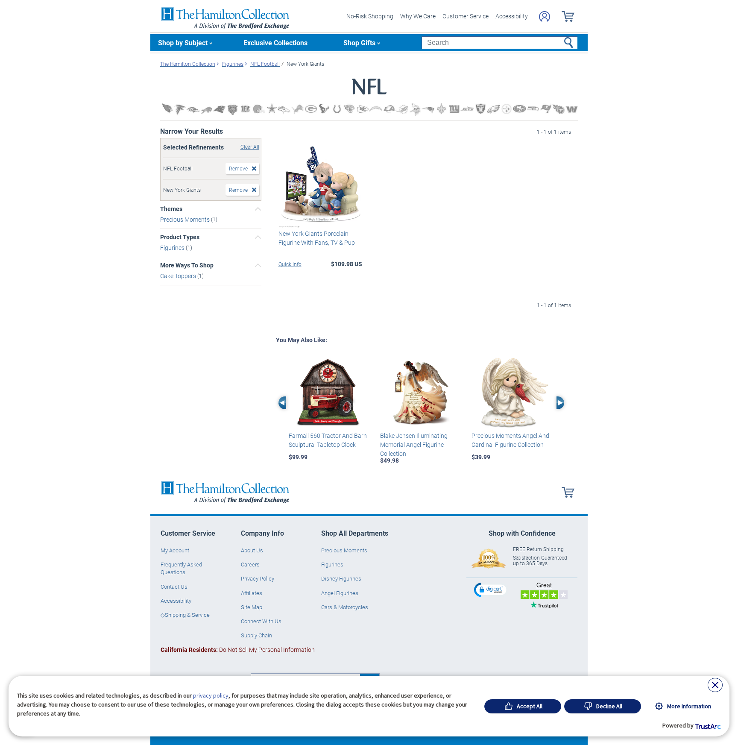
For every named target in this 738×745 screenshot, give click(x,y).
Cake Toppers (178, 276)
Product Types (179, 237)
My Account (175, 550)
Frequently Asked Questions (181, 568)
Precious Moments (185, 219)
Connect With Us (261, 621)
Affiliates (251, 593)
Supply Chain (256, 635)
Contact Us (174, 586)
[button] (491, 589)
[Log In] (544, 16)
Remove (238, 168)
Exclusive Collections (275, 42)
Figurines (173, 247)
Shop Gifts (359, 42)
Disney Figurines (341, 578)
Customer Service (465, 16)
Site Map (251, 607)
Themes (171, 209)
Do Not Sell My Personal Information (238, 649)
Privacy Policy (257, 578)
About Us (252, 550)
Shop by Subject (183, 42)
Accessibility (511, 16)
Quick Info (290, 264)
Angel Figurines (339, 593)
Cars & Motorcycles (344, 607)
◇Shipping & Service (185, 615)
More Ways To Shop (187, 265)
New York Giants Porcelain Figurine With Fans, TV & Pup (316, 237)
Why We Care (418, 16)
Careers (250, 564)
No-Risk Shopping (369, 16)
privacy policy (210, 695)
